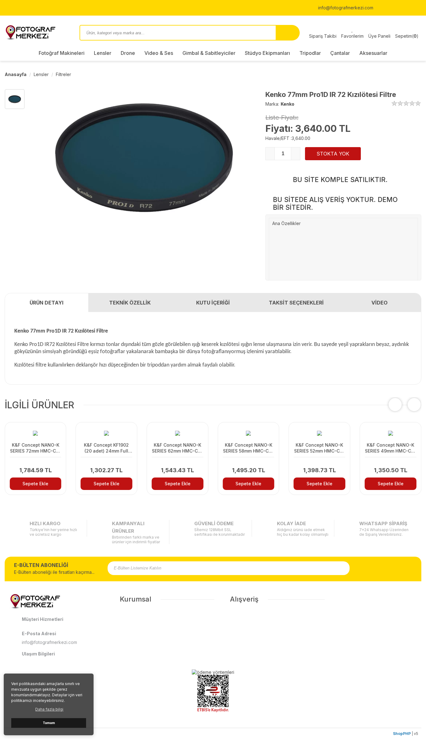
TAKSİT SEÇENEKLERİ (296, 303)
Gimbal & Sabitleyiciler (208, 53)
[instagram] (389, 8)
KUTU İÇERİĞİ (213, 303)
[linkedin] (419, 8)
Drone (128, 53)
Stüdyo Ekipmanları (267, 53)
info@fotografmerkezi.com (345, 7)
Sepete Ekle (35, 483)
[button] (414, 404)
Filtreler (63, 74)
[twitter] (397, 8)
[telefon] (306, 8)
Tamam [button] (49, 723)
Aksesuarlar (373, 53)
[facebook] (381, 8)
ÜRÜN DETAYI (46, 303)
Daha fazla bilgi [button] (49, 709)
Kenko (287, 104)
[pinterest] (413, 8)
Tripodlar (310, 53)
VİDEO (379, 303)
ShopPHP (402, 733)
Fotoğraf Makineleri (62, 53)
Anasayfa (16, 74)
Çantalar (340, 53)
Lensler (102, 53)
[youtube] (405, 8)
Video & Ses (158, 53)
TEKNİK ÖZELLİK (130, 303)
